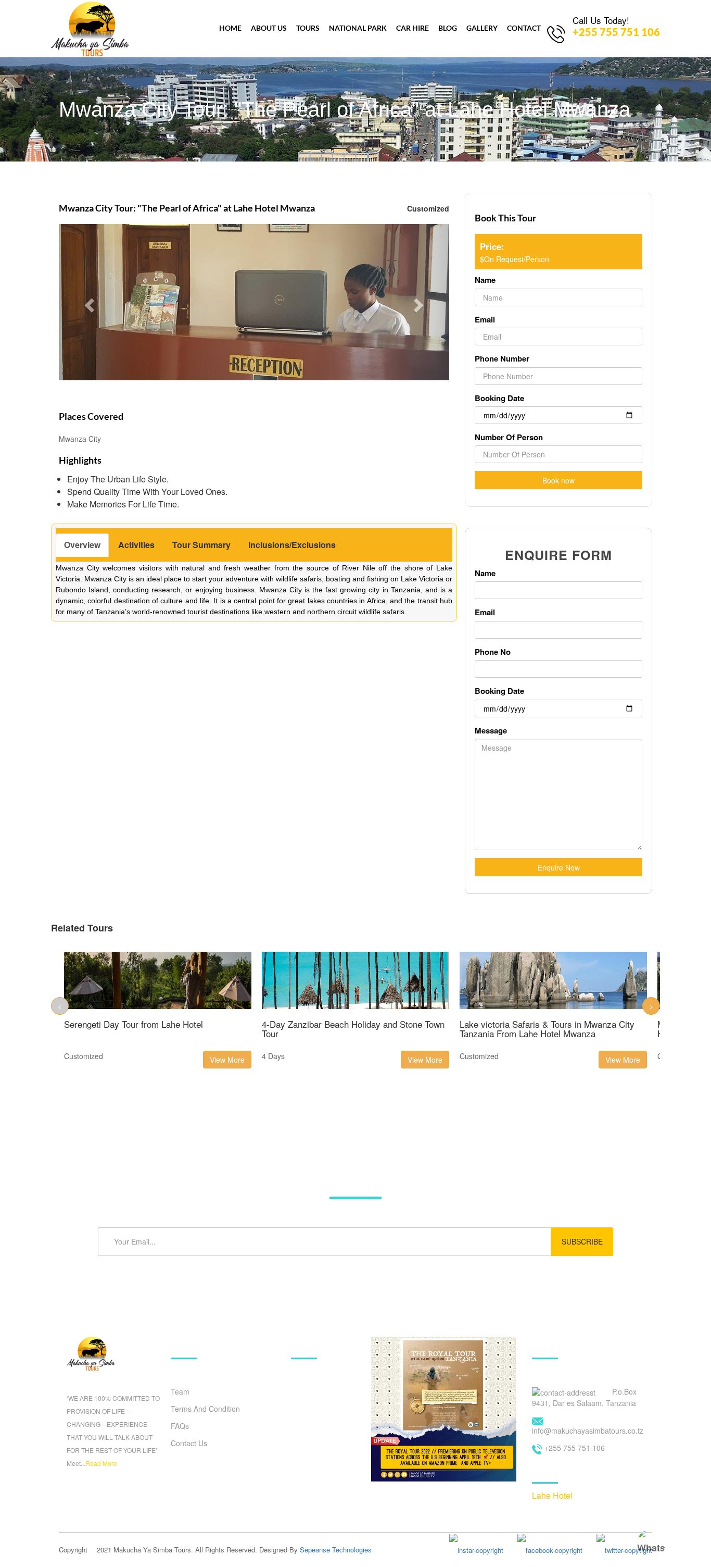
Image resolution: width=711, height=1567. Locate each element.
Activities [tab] (136, 545)
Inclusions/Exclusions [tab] (292, 545)
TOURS (308, 27)
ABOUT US (269, 27)
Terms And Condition (205, 1408)
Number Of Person (509, 437)
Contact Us (189, 1443)
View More (227, 1059)
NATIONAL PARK (358, 27)
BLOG (447, 27)
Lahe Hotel (552, 1495)
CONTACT (524, 27)
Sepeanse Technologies (336, 1549)
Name (485, 280)
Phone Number (502, 358)
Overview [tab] (82, 545)
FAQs (180, 1426)
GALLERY (482, 27)
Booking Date (499, 398)
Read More (101, 1463)
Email (485, 319)
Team (180, 1391)
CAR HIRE (412, 27)
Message (491, 730)
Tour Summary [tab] (201, 545)
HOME (230, 27)
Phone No (493, 651)
